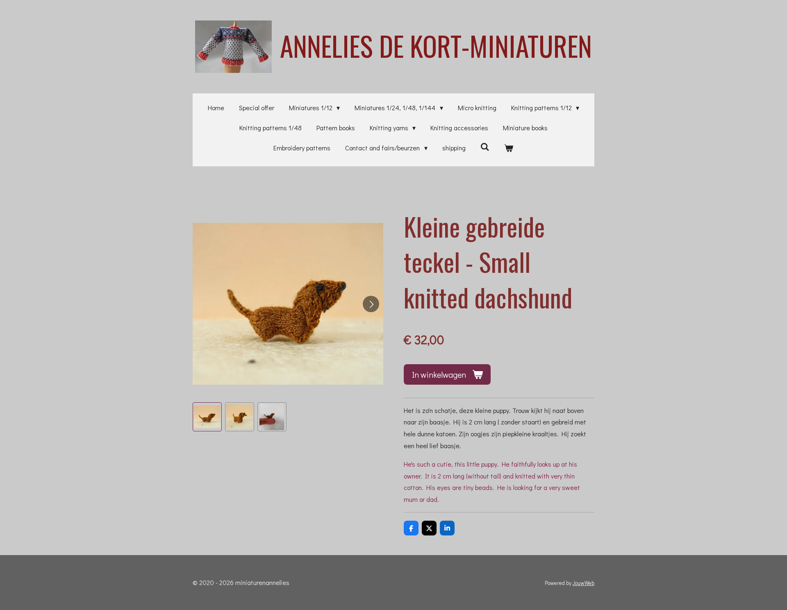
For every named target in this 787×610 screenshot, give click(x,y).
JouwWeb (583, 583)
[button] (207, 416)
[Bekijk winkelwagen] (509, 148)
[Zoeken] (485, 146)
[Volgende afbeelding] (371, 304)
